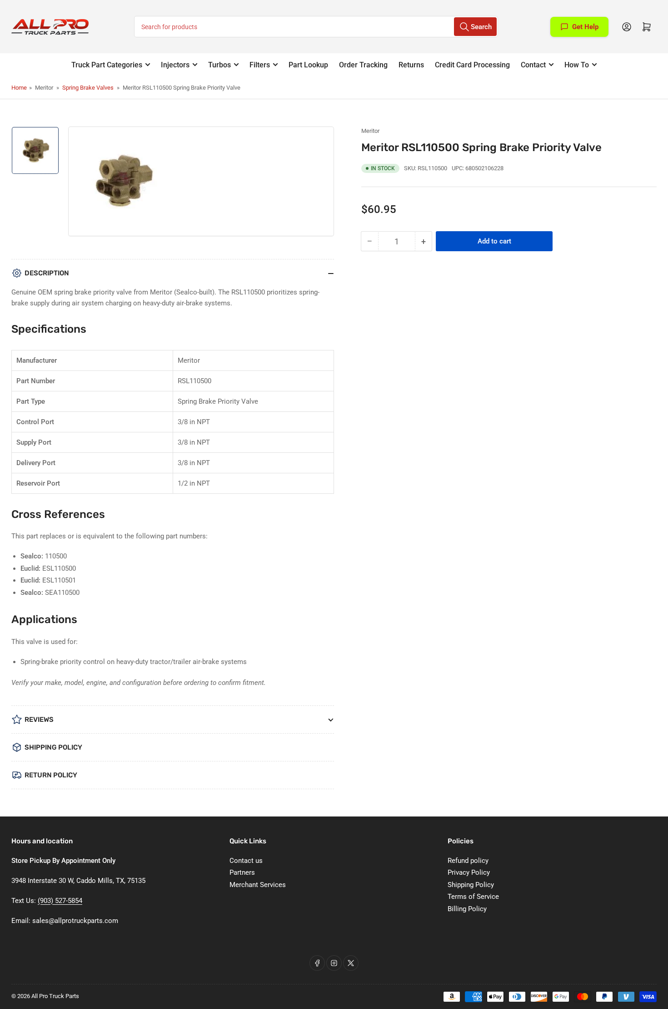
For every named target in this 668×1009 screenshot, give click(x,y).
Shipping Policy (471, 885)
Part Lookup (308, 65)
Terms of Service (473, 896)
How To (576, 65)
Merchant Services (257, 885)
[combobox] (316, 26)
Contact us (246, 861)
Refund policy (468, 861)
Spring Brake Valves (88, 87)
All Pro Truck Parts (55, 996)
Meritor (370, 130)
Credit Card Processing (472, 65)
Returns (411, 65)
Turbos (219, 65)
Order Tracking (363, 65)
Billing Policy (467, 909)
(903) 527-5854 (60, 901)
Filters (259, 65)
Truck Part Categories (106, 65)
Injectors (175, 65)
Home (19, 87)
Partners (242, 872)
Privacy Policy (469, 872)
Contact (533, 65)
